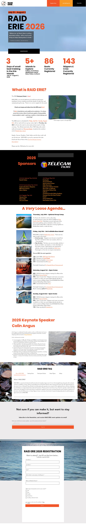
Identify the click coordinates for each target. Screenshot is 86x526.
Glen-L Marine (23, 190)
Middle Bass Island (21, 131)
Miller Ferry (57, 248)
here (29, 96)
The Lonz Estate (28, 129)
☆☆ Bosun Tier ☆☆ (49, 178)
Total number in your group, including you (35, 474)
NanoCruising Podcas (48, 183)
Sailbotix (45, 191)
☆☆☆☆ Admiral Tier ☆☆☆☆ (28, 178)
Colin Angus (49, 260)
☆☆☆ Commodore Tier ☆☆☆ (28, 185)
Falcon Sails (22, 198)
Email (27, 469)
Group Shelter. (43, 275)
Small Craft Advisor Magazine (27, 186)
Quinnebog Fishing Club (49, 190)
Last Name (28, 464)
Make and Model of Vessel (31, 480)
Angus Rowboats (47, 181)
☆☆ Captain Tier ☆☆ (25, 195)
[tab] (20, 373)
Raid (16, 111)
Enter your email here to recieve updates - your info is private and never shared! (29, 420)
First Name (28, 459)
